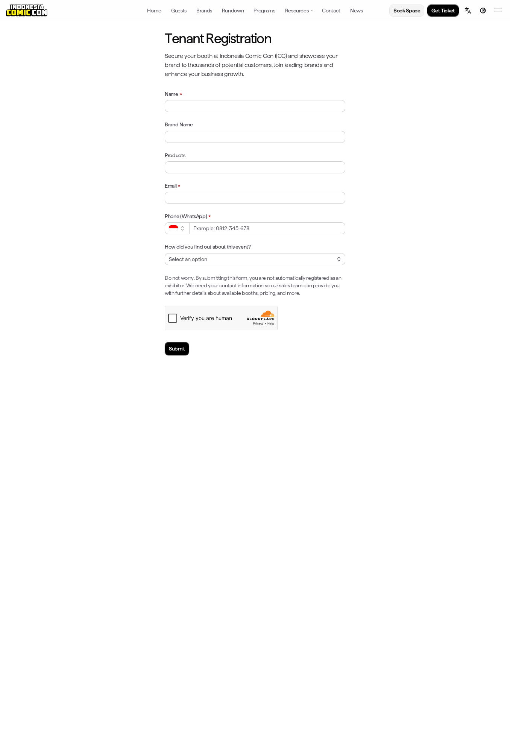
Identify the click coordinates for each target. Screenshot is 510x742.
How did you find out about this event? (208, 247)
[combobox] (255, 259)
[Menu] (498, 11)
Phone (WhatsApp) (186, 216)
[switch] (483, 11)
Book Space (406, 11)
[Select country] (177, 228)
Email (170, 186)
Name (171, 94)
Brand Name (179, 124)
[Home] (26, 11)
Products (175, 155)
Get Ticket (443, 11)
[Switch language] (468, 11)
